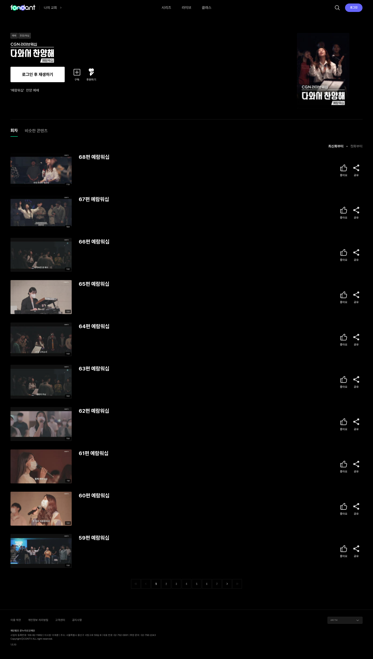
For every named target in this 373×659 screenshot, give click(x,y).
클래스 (206, 7)
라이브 (186, 7)
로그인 (354, 7)
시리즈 (166, 7)
